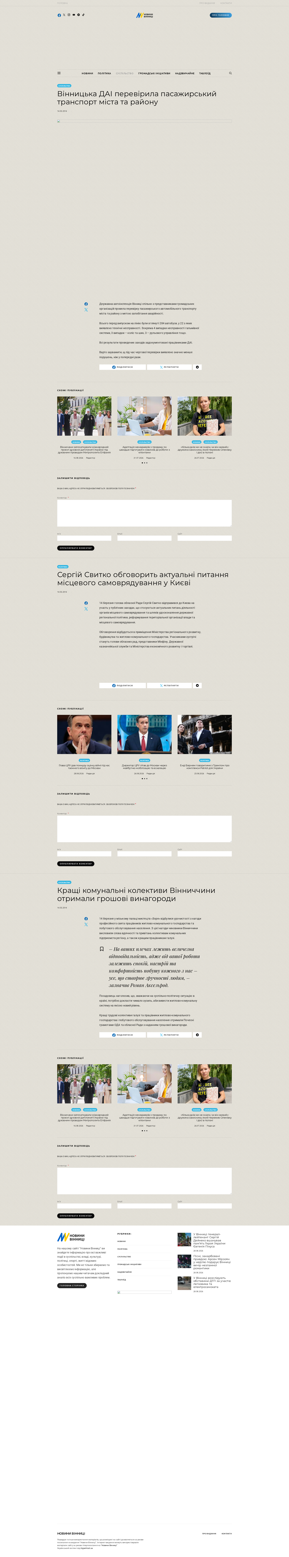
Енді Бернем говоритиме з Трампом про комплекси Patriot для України (204, 767)
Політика (104, 73)
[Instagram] (69, 15)
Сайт (180, 533)
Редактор (90, 457)
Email (119, 533)
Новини (87, 73)
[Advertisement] (144, 47)
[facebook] (59, 15)
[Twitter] (64, 15)
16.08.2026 (78, 457)
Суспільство (125, 73)
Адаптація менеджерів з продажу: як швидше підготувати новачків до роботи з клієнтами (144, 450)
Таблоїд (205, 73)
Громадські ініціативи (154, 73)
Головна (62, 3)
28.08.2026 (79, 773)
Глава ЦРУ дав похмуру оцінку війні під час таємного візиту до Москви (84, 767)
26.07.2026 (199, 457)
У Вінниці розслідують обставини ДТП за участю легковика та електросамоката (212, 1282)
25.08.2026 (199, 773)
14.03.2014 (62, 110)
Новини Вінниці (71, 1533)
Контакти (226, 3)
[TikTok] (83, 15)
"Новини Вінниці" (109, 1545)
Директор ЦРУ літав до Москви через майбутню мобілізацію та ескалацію (144, 767)
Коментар (62, 497)
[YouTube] (74, 15)
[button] (142, 463)
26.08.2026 (139, 773)
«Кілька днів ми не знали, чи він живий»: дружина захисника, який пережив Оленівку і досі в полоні (205, 450)
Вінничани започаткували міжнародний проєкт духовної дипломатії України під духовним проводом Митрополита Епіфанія (84, 450)
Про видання (207, 3)
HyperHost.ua (87, 1548)
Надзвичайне (184, 73)
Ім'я (59, 533)
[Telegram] (78, 15)
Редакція (211, 457)
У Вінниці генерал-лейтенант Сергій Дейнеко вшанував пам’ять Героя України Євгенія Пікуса (209, 1240)
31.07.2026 (138, 457)
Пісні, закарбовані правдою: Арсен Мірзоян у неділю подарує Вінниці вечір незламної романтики (212, 1262)
